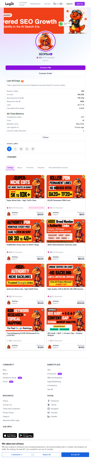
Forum (7, 382)
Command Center (23, 4)
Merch (5, 374)
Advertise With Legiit (11, 420)
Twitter (54, 405)
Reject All (47, 455)
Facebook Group (12, 378)
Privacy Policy (8, 413)
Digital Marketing (54, 382)
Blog (4, 370)
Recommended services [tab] (58, 168)
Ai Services (54, 374)
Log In (69, 4)
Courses (47, 4)
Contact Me (45, 68)
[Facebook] (9, 149)
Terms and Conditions (11, 409)
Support (6, 416)
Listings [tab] (10, 168)
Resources (58, 4)
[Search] (54, 3)
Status (5, 401)
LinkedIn (54, 416)
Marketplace (35, 4)
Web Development (54, 378)
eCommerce (52, 385)
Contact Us (7, 405)
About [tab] (19, 168)
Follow (45, 137)
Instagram (54, 409)
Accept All (75, 455)
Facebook (55, 401)
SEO (49, 370)
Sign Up (80, 4)
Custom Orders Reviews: (16, 131)
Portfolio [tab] (30, 168)
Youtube (54, 413)
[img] (22, 98)
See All (50, 389)
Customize (15, 455)
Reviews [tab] (41, 168)
